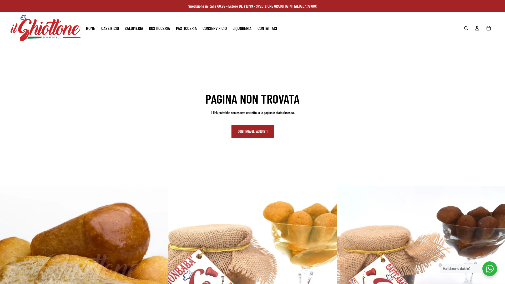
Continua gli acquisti (252, 131)
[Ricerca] (466, 28)
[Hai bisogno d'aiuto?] (489, 268)
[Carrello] (488, 28)
